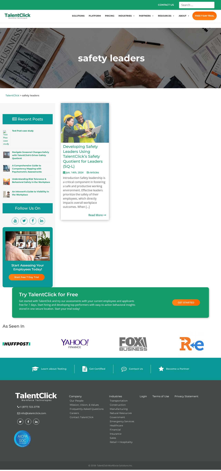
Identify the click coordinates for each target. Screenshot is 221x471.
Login (143, 396)
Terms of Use (160, 396)
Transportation (119, 400)
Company (75, 396)
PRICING (109, 15)
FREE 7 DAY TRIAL (204, 15)
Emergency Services (122, 421)
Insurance (115, 433)
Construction (118, 404)
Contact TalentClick (81, 417)
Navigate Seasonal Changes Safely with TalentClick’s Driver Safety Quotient (30, 155)
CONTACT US (166, 4)
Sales (113, 438)
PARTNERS (145, 15)
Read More (95, 215)
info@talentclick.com (33, 413)
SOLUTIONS (78, 15)
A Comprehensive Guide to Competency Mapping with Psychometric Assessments (27, 168)
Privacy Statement (186, 396)
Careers (74, 413)
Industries (115, 396)
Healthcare (116, 425)
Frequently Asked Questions (87, 409)
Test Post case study (22, 130)
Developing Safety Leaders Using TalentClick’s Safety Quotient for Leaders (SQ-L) (83, 156)
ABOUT (182, 15)
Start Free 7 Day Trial (26, 277)
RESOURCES (164, 15)
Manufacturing (119, 409)
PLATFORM (95, 15)
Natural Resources (121, 413)
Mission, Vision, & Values (84, 404)
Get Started (186, 302)
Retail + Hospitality (121, 442)
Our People (76, 400)
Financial (115, 429)
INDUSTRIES (125, 15)
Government (117, 417)
